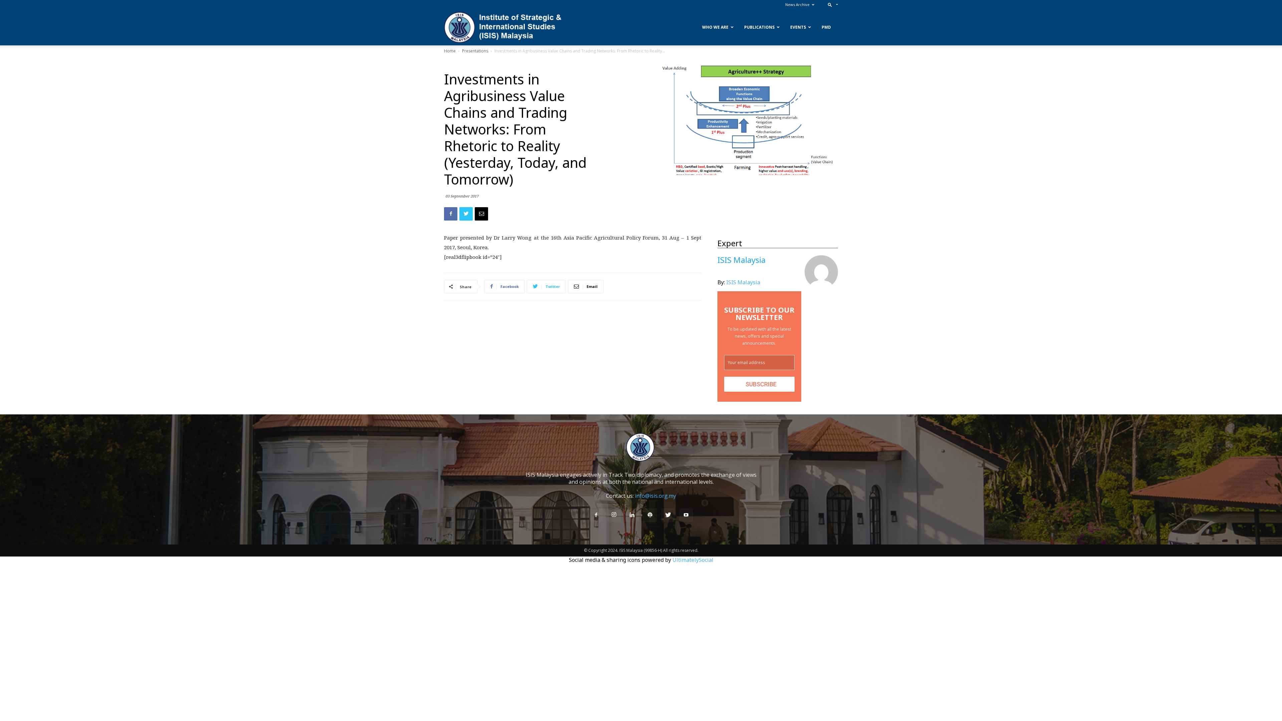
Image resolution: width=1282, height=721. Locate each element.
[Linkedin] (632, 515)
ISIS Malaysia (743, 282)
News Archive (797, 4)
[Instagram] (614, 514)
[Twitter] (668, 515)
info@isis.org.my (655, 495)
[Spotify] (650, 515)
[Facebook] (596, 515)
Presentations (475, 51)
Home (450, 51)
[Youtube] (686, 515)
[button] (831, 4)
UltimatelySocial (692, 560)
